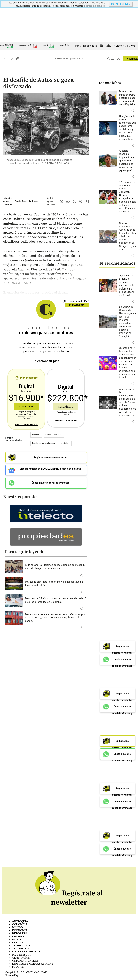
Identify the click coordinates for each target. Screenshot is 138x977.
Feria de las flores (53, 435)
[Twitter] (74, 201)
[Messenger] (61, 201)
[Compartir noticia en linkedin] (87, 201)
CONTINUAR (121, 4)
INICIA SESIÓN (77, 305)
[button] (81, 575)
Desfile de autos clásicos (43, 443)
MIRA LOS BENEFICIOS (26, 424)
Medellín (64, 443)
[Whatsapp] (68, 201)
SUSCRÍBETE (26, 406)
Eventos (35, 435)
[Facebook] (80, 201)
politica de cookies (94, 5)
